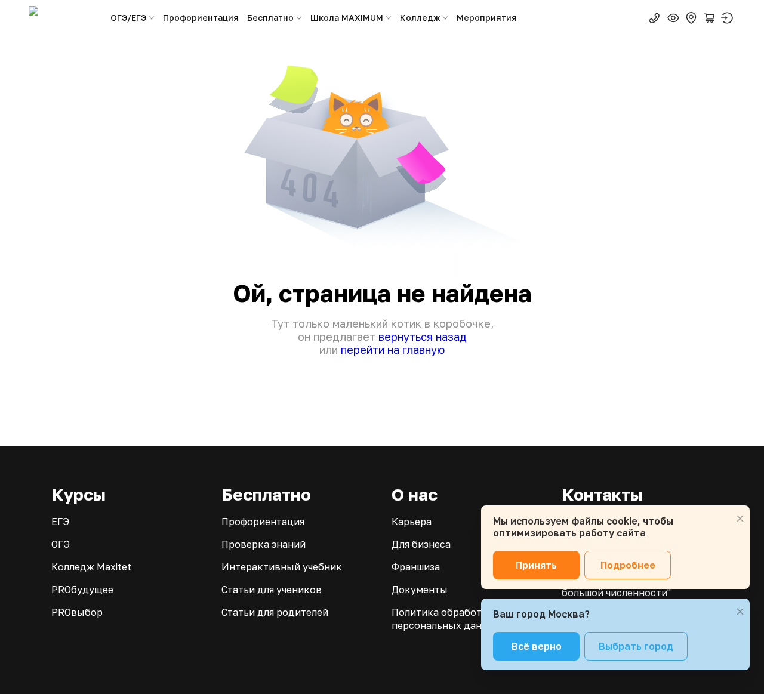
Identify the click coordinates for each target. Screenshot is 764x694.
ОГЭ (60, 544)
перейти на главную (393, 349)
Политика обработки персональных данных (446, 618)
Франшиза (416, 567)
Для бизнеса (421, 544)
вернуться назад (422, 336)
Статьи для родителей (274, 612)
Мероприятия (487, 18)
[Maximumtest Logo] (64, 18)
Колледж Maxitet (91, 567)
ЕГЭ (60, 522)
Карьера (412, 522)
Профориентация (201, 18)
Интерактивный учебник (281, 567)
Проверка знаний (263, 544)
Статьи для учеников (271, 590)
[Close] (740, 518)
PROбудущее (82, 590)
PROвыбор (77, 612)
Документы (420, 590)
